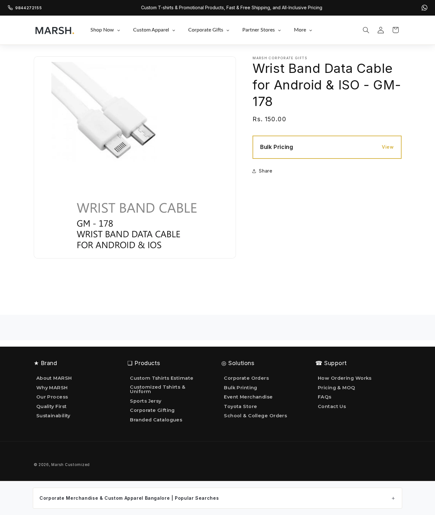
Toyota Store (240, 406)
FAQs (325, 397)
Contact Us (332, 406)
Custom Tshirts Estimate (161, 378)
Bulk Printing (240, 388)
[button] (366, 30)
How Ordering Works (345, 378)
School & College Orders (255, 416)
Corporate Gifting (152, 410)
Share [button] (265, 171)
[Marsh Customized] (54, 30)
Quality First (51, 406)
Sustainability (53, 416)
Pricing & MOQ (336, 388)
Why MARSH (52, 388)
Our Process (52, 397)
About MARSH (54, 378)
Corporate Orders (246, 378)
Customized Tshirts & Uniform (157, 389)
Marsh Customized (70, 464)
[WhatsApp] (424, 8)
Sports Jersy (145, 401)
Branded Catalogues (156, 420)
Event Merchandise (248, 397)
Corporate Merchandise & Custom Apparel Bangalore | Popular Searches (129, 498)
